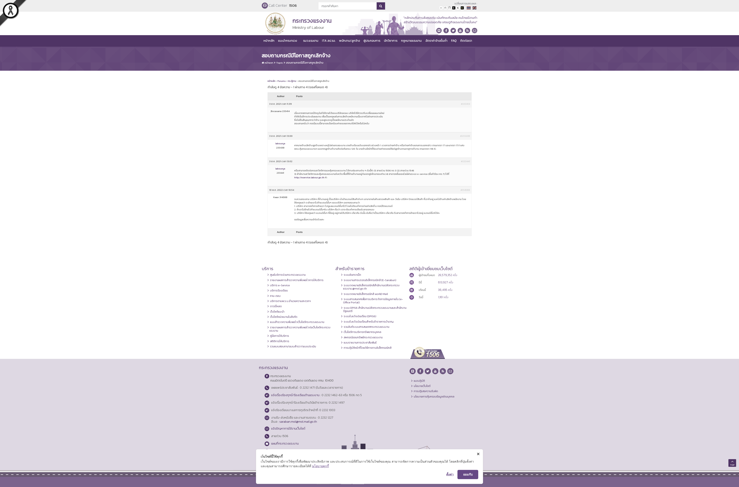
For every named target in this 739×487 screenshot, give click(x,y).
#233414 (465, 104)
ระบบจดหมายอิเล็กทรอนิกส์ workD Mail (366, 294)
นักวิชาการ (390, 40)
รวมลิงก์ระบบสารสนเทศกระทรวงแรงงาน (366, 327)
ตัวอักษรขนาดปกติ (441, 7)
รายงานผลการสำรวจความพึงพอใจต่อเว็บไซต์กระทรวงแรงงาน (299, 329)
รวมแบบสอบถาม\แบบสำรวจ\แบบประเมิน (293, 346)
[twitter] (453, 30)
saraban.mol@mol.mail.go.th (298, 421)
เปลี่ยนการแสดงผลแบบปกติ (458, 7)
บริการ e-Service (280, 285)
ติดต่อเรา (466, 40)
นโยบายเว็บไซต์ (422, 386)
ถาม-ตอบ (275, 296)
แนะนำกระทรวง (287, 40)
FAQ (453, 40)
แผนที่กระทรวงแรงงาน (285, 443)
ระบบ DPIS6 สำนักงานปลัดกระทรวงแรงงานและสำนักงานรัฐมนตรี (374, 309)
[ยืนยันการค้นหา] (380, 6)
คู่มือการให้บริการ (279, 336)
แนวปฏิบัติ (419, 381)
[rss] (467, 30)
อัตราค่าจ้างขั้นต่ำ (436, 40)
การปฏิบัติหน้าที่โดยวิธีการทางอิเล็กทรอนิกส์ (367, 348)
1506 (293, 5)
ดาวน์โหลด (276, 306)
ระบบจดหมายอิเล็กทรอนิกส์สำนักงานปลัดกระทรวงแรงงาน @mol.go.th (371, 287)
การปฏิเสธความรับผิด (426, 391)
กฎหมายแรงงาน (411, 40)
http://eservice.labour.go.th (309, 177)
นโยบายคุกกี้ (320, 466)
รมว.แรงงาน (310, 40)
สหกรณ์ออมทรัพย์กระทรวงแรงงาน (363, 337)
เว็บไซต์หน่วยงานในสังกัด (283, 317)
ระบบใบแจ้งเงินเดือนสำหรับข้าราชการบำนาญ (369, 321)
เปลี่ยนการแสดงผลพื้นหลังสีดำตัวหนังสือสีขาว (453, 7)
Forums (282, 81)
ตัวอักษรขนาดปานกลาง (445, 7)
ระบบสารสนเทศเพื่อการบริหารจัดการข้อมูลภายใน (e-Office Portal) (373, 300)
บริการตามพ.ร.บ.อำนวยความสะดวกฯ (290, 301)
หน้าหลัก (268, 40)
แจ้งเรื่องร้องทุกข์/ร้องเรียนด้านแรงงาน (295, 395)
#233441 (465, 161)
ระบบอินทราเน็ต (352, 275)
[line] (439, 30)
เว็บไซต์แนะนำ (277, 311)
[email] (474, 30)
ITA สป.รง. (328, 40)
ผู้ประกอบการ (372, 40)
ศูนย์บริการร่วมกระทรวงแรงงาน (288, 275)
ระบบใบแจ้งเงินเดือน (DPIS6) (360, 316)
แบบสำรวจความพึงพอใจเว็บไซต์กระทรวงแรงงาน (297, 322)
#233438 (465, 136)
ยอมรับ (468, 474)
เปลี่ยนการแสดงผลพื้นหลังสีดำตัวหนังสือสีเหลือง (462, 7)
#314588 (465, 190)
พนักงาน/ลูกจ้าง (349, 40)
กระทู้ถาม (292, 81)
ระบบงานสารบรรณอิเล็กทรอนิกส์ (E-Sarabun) (370, 280)
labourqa (280, 143)
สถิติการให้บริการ (279, 341)
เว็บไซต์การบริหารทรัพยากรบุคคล (362, 332)
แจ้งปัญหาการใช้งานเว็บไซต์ (288, 428)
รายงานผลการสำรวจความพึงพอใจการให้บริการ (297, 280)
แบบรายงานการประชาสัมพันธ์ (360, 342)
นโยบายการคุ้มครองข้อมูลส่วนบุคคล (434, 396)
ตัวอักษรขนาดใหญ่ (449, 7)
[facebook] (446, 30)
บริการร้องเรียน (279, 290)
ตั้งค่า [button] (450, 474)
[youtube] (460, 30)
